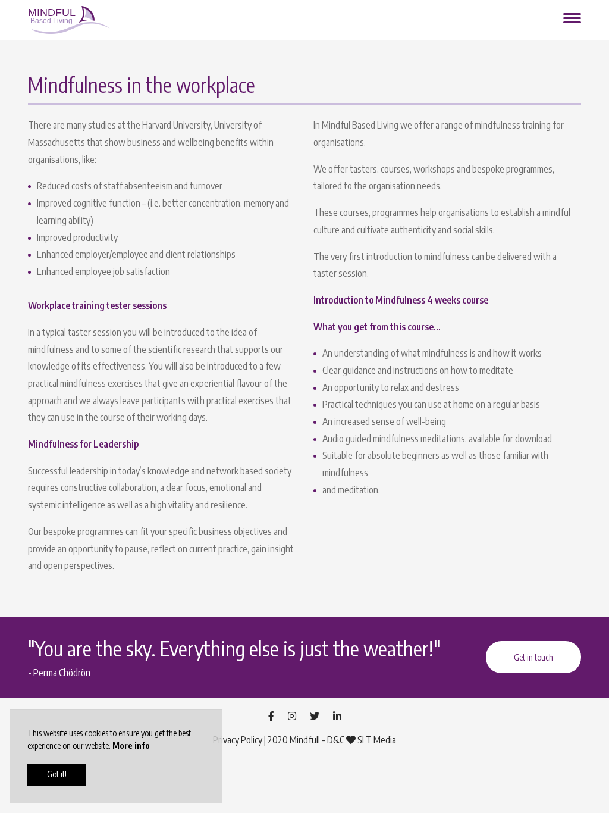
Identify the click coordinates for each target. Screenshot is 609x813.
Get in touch (533, 657)
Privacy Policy (237, 740)
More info (131, 745)
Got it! (57, 774)
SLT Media (376, 740)
